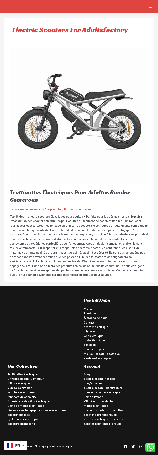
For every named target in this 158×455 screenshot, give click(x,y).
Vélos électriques (19, 383)
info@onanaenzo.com (98, 383)
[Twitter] (133, 446)
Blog (87, 374)
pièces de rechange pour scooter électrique (37, 410)
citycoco (89, 331)
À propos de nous (95, 318)
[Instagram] (141, 446)
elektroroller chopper (98, 358)
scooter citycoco (19, 415)
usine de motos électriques (26, 406)
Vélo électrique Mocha (98, 401)
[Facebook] (125, 446)
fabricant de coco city (22, 397)
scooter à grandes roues (100, 415)
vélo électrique (93, 336)
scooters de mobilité (21, 424)
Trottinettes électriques (23, 374)
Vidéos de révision (20, 388)
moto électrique (94, 340)
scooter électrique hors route (103, 419)
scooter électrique (96, 327)
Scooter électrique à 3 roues (102, 424)
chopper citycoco (95, 349)
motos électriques (96, 406)
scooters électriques (21, 392)
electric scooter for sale (99, 379)
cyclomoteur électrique (23, 419)
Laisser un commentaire (26, 209)
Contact (89, 322)
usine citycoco (93, 397)
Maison (89, 309)
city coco (90, 345)
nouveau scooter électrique (102, 392)
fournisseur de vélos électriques (29, 401)
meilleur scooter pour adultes (103, 410)
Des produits (53, 209)
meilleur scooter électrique (102, 354)
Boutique (90, 313)
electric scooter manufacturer (104, 388)
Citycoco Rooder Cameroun (26, 379)
